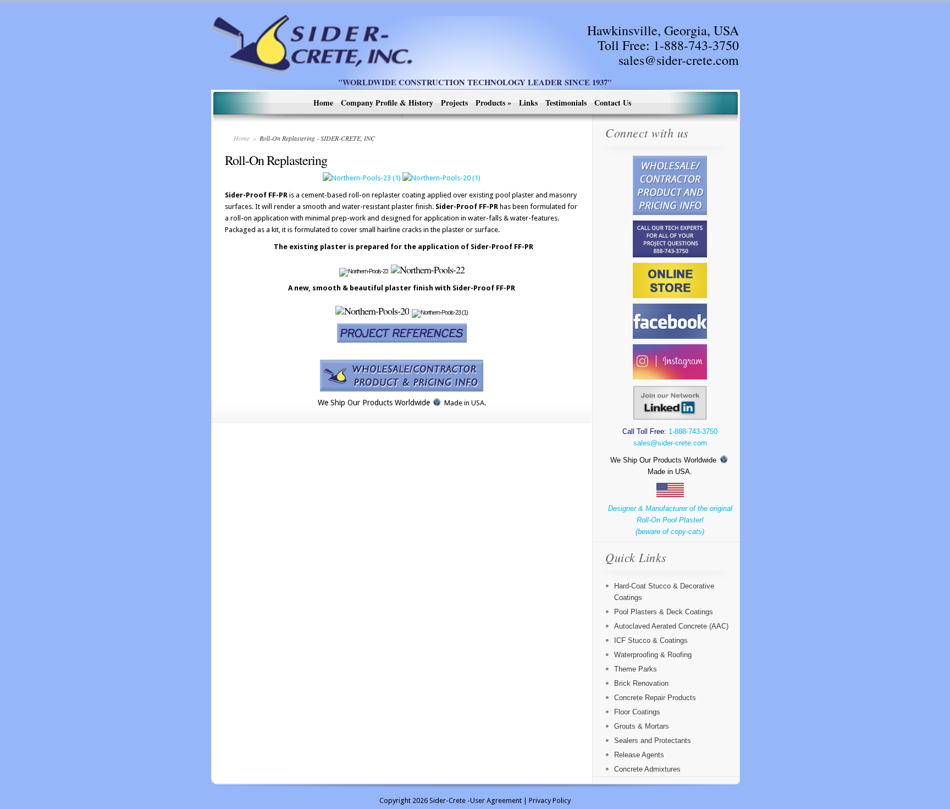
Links (528, 102)
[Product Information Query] (401, 376)
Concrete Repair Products (655, 698)
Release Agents (639, 755)
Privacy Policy (550, 800)
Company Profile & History (387, 102)
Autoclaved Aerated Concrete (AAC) (671, 626)
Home (323, 102)
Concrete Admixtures (647, 769)
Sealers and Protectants (652, 740)
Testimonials (566, 102)
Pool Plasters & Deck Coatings (663, 612)
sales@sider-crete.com (678, 60)
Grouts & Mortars (641, 726)
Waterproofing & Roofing (653, 655)
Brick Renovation (641, 683)
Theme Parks (635, 669)
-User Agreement (494, 800)
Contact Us (612, 102)
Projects (454, 102)
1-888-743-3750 (696, 45)
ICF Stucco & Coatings (651, 640)
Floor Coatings (637, 712)
